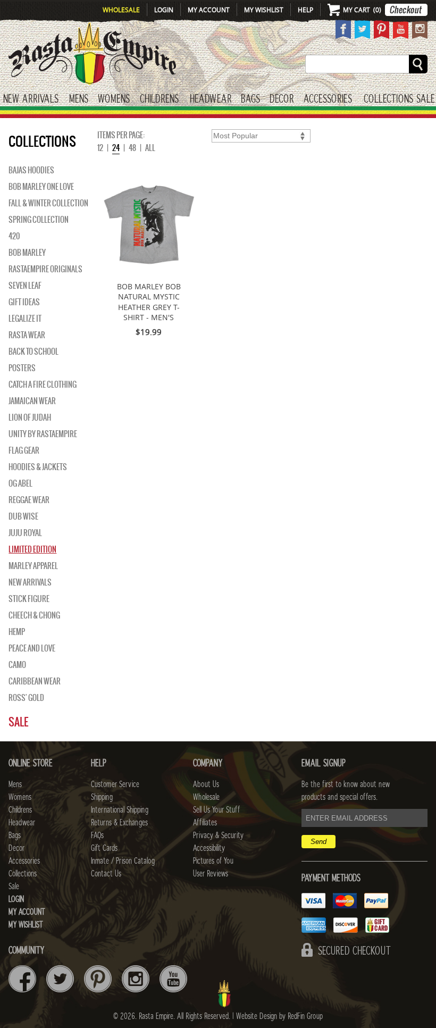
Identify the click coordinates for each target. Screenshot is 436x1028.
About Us (206, 784)
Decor (282, 99)
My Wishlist (263, 9)
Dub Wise (23, 516)
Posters (22, 368)
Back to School (33, 351)
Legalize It (25, 318)
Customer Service (115, 784)
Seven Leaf (25, 285)
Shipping (102, 797)
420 (14, 236)
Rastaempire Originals (45, 269)
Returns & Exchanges (119, 822)
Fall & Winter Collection (48, 203)
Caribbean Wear (35, 681)
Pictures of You (213, 861)
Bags (250, 99)
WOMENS (114, 99)
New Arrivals (30, 99)
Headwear (22, 822)
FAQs (97, 835)
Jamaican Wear (32, 401)
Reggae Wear (29, 500)
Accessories (328, 99)
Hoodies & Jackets (38, 467)
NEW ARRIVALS (30, 582)
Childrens (20, 810)
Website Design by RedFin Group (279, 1016)
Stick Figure (29, 599)
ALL (150, 148)
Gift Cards (104, 848)
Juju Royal (25, 533)
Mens (78, 99)
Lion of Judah (30, 417)
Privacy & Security (218, 835)
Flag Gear (24, 450)
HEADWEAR (210, 99)
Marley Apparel (33, 566)
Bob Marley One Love (41, 187)
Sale (425, 99)
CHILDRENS (159, 99)
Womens (20, 797)
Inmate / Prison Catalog (123, 861)
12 (100, 148)
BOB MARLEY (27, 252)
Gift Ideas (24, 302)
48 (132, 148)
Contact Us (106, 874)
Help (305, 9)
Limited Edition (32, 549)
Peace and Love (32, 648)
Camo (17, 665)
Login (163, 9)
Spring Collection (39, 219)
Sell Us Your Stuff (216, 810)
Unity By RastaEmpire (43, 434)
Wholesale (121, 9)
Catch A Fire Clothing (43, 384)
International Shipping (119, 810)
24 (116, 148)
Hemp (17, 632)
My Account (209, 9)
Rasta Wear (27, 335)
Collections (388, 99)
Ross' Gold (26, 698)
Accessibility (209, 848)
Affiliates (205, 822)
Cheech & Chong (34, 615)
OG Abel (20, 483)
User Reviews (210, 874)
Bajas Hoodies (31, 170)
